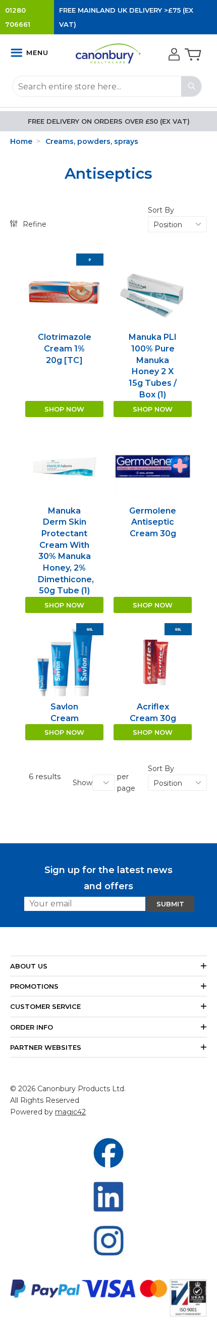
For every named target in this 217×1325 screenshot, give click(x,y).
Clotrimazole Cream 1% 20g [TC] (64, 348)
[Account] (173, 55)
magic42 (70, 1111)
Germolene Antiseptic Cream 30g (152, 522)
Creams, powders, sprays (91, 141)
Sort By (161, 210)
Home (21, 141)
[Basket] (192, 55)
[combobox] (107, 86)
